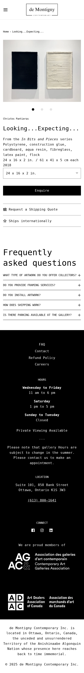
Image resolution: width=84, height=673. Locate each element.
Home (6, 31)
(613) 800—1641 (42, 500)
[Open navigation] (5, 9)
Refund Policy (42, 358)
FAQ (42, 344)
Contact (42, 351)
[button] (42, 71)
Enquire (42, 190)
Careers (42, 364)
